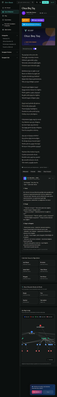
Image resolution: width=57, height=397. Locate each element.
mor (33, 76)
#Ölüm (39, 171)
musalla (31, 162)
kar (29, 71)
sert (33, 122)
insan (36, 87)
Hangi (23, 90)
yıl (25, 138)
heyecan (37, 92)
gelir (34, 106)
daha (30, 138)
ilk (34, 103)
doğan (26, 127)
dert (35, 127)
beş (27, 55)
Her (23, 127)
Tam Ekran (51, 359)
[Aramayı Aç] (36, 2)
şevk (32, 92)
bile (27, 106)
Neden (23, 79)
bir (36, 111)
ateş (32, 125)
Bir (22, 160)
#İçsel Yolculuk (47, 171)
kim (39, 144)
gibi (26, 57)
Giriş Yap (45, 2)
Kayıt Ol (52, 2)
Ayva (23, 135)
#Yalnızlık (33, 171)
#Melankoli (25, 171)
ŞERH (26, 20)
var (38, 71)
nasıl (28, 87)
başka (30, 119)
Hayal (23, 103)
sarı (26, 135)
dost (28, 82)
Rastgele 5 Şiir (6, 57)
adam (31, 95)
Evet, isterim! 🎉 (37, 392)
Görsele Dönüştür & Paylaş (32, 24)
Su (22, 125)
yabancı (31, 106)
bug (38, 63)
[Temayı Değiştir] (40, 2)
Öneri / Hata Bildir (38, 20)
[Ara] (32, 2)
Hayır (48, 392)
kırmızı (31, 135)
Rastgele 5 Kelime (7, 52)
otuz (25, 55)
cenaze (32, 144)
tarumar (38, 146)
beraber (28, 109)
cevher (35, 60)
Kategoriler (5, 35)
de (36, 119)
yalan (37, 98)
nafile (35, 63)
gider (38, 65)
